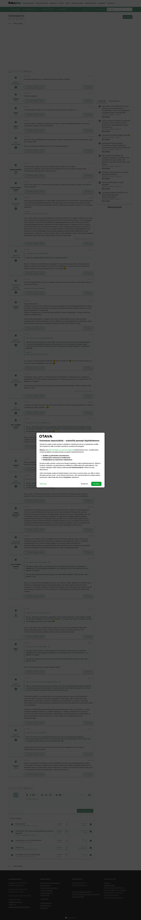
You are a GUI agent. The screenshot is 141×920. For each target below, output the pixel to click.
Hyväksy (96, 484)
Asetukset (84, 484)
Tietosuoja (43, 484)
